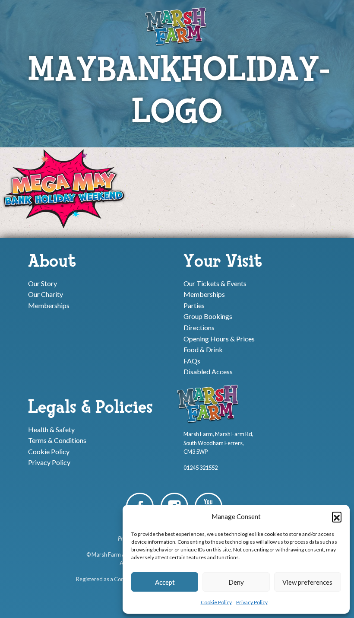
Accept (165, 582)
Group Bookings (207, 316)
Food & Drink (203, 349)
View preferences (307, 582)
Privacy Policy (252, 602)
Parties (194, 305)
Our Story (42, 283)
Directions (199, 327)
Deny (236, 582)
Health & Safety (51, 429)
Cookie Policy (216, 602)
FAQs (191, 360)
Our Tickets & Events (215, 283)
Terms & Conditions (57, 440)
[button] (336, 516)
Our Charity (45, 294)
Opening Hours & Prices (219, 338)
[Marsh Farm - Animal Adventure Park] (177, 26)
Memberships (49, 305)
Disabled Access (208, 371)
